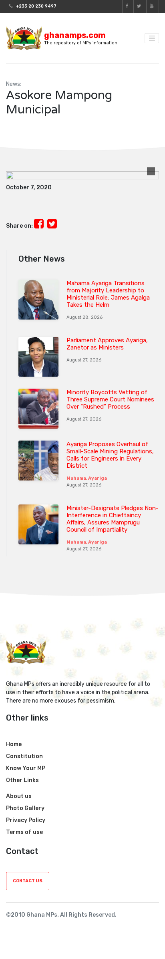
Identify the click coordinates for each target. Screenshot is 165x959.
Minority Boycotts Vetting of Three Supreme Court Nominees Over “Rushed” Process (110, 399)
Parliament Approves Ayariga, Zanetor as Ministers (107, 344)
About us (19, 796)
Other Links (22, 780)
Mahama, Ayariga (86, 478)
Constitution (24, 756)
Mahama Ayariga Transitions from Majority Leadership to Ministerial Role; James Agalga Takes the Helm (108, 294)
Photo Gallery (25, 808)
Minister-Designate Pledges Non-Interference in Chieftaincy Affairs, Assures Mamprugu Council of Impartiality (112, 518)
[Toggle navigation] (152, 38)
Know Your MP (25, 768)
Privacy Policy (25, 820)
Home (14, 744)
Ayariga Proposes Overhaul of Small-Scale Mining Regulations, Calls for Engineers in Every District (110, 455)
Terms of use (24, 832)
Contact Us (27, 881)
